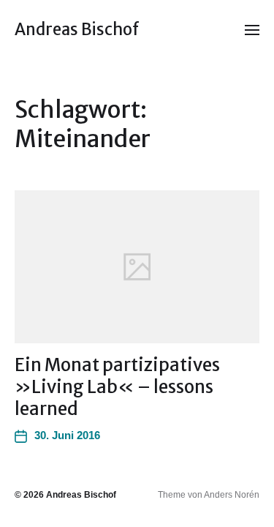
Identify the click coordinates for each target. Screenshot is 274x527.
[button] (252, 29)
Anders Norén (231, 495)
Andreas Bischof (77, 29)
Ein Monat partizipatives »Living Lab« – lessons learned (117, 387)
